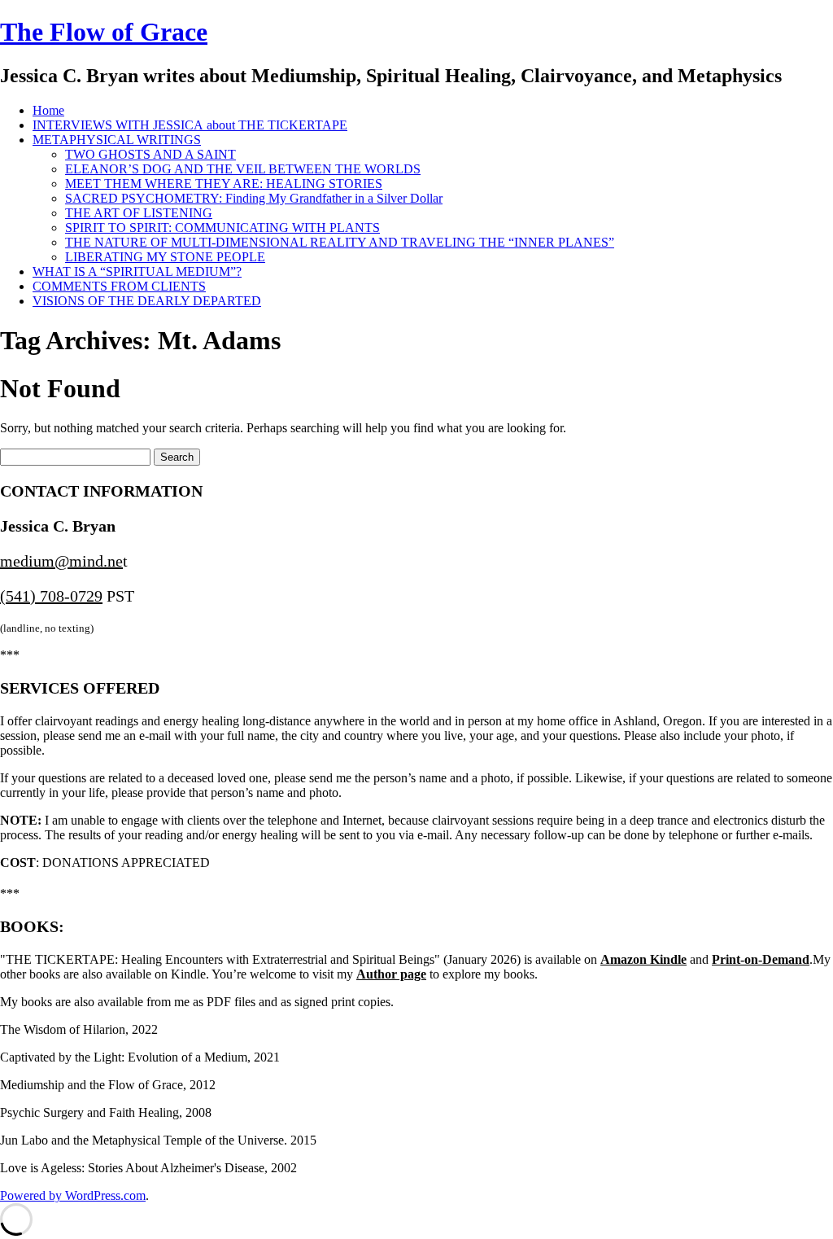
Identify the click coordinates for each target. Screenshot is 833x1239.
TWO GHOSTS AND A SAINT (150, 154)
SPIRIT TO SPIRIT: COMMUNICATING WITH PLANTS (222, 227)
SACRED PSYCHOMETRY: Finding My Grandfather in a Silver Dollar (254, 198)
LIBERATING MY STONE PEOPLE (165, 257)
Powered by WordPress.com (73, 1195)
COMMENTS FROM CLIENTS (119, 286)
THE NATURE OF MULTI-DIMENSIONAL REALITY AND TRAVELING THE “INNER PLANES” (339, 242)
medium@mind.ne (61, 561)
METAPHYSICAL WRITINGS (117, 140)
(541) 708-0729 (51, 596)
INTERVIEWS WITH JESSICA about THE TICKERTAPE (190, 125)
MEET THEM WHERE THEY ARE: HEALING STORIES (223, 183)
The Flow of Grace (103, 31)
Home (48, 110)
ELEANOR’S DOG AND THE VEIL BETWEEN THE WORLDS (243, 169)
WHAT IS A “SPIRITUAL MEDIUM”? (137, 271)
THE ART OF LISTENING (138, 213)
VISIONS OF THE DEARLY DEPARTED (147, 301)
